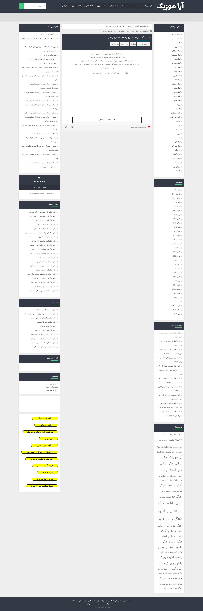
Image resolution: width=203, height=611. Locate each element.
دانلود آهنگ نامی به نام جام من (46, 261)
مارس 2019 (176, 277)
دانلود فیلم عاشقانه (52, 387)
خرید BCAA (47, 472)
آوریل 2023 (176, 214)
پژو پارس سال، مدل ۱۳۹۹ (47, 63)
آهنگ (178, 42)
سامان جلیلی (172, 573)
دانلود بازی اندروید (44, 445)
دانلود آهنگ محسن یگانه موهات (46, 322)
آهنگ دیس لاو (176, 146)
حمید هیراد (178, 504)
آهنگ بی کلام (176, 51)
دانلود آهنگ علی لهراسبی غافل (46, 224)
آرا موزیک (148, 6)
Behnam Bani (163, 440)
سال (34, 187)
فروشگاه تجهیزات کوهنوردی (39, 452)
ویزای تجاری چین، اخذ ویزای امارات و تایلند (42, 59)
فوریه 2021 (176, 256)
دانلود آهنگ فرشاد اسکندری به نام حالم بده (42, 237)
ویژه (179, 125)
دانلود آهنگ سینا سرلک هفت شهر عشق (43, 318)
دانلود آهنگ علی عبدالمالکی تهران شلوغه (43, 245)
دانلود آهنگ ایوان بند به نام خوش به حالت (43, 343)
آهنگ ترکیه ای (176, 63)
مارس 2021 (176, 252)
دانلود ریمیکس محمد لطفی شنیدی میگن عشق (41, 274)
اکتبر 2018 (177, 297)
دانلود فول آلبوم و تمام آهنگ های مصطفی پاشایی (40, 233)
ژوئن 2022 (177, 227)
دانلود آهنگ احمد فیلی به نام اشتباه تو (44, 278)
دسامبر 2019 (176, 272)
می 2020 (177, 268)
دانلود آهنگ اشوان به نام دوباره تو (169, 333)
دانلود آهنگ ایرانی (174, 511)
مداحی (178, 121)
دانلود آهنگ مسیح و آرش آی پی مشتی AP (43, 253)
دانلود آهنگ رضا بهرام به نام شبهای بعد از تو (42, 334)
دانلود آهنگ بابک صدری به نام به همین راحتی (129, 38)
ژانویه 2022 (176, 235)
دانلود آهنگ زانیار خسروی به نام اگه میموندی (42, 290)
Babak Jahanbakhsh (176, 435)
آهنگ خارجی (101, 6)
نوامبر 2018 (176, 293)
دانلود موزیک (167, 557)
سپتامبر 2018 (176, 301)
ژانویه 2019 (176, 285)
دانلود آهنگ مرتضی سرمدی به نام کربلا (43, 286)
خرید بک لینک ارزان (52, 384)
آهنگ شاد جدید (164, 480)
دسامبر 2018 (176, 289)
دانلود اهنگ (169, 541)
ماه (39, 187)
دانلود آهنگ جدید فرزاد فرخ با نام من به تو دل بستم (40, 314)
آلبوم (178, 133)
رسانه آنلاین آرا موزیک (171, 569)
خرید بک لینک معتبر (52, 390)
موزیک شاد (173, 588)
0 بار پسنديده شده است (139, 127)
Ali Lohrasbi (165, 435)
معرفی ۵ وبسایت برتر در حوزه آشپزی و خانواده (41, 100)
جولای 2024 (176, 198)
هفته (44, 187)
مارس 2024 (176, 210)
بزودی (178, 104)
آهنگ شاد (125, 6)
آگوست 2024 (176, 194)
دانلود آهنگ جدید (117, 54)
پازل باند (166, 588)
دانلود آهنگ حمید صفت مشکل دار (45, 330)
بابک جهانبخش (164, 497)
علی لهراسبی (163, 573)
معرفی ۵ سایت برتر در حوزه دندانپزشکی (43, 133)
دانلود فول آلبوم (175, 117)
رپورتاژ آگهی (176, 167)
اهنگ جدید (175, 496)
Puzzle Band (161, 452)
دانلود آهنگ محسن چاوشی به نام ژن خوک (43, 266)
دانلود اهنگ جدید (171, 547)
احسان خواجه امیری (168, 491)
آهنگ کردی (177, 96)
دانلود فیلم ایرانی (44, 418)
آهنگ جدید (137, 6)
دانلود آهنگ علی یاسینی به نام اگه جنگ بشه (42, 212)
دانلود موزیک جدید (170, 563)
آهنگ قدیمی (89, 6)
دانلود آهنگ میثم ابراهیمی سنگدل (45, 309)
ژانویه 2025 (176, 190)
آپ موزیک (177, 129)
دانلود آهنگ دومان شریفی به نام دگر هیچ (43, 282)
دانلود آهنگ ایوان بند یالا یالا (47, 326)
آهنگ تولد (177, 67)
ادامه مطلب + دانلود (105, 120)
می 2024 (177, 206)
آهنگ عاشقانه (176, 84)
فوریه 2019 (176, 281)
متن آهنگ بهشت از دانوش (48, 34)
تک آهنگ (177, 109)
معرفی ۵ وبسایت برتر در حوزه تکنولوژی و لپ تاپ (40, 113)
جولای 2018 (176, 310)
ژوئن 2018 (177, 314)
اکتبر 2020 (177, 260)
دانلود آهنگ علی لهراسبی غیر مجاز (45, 228)
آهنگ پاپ (177, 142)
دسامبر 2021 (176, 239)
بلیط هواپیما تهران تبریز (42, 486)
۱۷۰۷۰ (178, 171)
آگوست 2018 (176, 305)
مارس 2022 (176, 231)
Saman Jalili (178, 452)
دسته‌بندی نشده (175, 34)
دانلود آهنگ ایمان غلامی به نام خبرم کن (44, 241)
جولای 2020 (176, 264)
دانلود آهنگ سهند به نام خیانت (47, 257)
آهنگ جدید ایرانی (174, 476)
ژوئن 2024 (177, 202)
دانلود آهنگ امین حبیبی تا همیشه (46, 270)
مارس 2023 (176, 219)
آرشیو (178, 38)
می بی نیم (48, 438)
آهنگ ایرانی (114, 6)
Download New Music (96, 57)
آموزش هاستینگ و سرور (41, 459)
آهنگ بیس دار (176, 55)
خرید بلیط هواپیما (44, 479)
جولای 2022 (176, 223)
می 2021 (177, 248)
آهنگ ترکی (177, 59)
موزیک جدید (174, 578)
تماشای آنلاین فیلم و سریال (40, 432)
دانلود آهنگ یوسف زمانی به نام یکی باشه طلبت (41, 347)
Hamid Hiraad (177, 447)
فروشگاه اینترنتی (45, 465)
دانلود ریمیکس (175, 113)
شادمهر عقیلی (175, 158)
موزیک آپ (177, 162)
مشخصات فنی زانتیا (50, 55)
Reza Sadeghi (170, 452)
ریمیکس (65, 6)
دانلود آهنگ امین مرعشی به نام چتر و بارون (42, 216)
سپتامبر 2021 (176, 243)
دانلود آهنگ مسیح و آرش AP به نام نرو (44, 249)
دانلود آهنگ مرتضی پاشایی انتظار (170, 341)
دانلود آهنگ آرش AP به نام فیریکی (45, 220)
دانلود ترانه (169, 552)
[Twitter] (65, 127)
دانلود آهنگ (176, 154)
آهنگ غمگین (76, 6)
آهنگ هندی (177, 100)
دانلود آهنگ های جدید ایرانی (101, 607)
